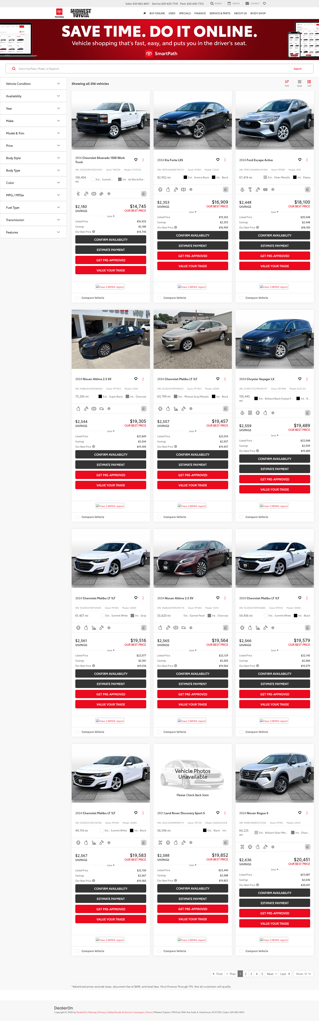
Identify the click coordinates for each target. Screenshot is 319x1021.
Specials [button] (185, 13)
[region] (110, 226)
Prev (232, 973)
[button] (145, 13)
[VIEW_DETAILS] (193, 773)
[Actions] (143, 160)
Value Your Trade (111, 270)
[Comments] (143, 193)
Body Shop (258, 13)
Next (271, 973)
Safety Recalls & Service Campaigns (125, 1012)
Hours (149, 1012)
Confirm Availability (111, 239)
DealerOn (81, 1012)
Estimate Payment (111, 249)
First (218, 973)
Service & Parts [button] (220, 13)
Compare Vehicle (93, 298)
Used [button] (172, 13)
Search (298, 68)
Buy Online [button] (157, 13)
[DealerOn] (63, 1007)
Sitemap (92, 1012)
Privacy (102, 1012)
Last (284, 973)
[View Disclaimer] (109, 194)
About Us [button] (240, 13)
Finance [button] (200, 13)
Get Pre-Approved (110, 260)
